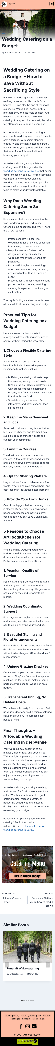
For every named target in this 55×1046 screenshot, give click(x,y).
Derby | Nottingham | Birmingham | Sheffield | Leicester (27, 855)
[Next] (48, 964)
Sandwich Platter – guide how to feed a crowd (41, 899)
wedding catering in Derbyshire (21, 171)
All (4, 34)
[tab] (22, 1000)
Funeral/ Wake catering (23, 968)
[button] (52, 4)
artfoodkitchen (11, 52)
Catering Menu (27, 863)
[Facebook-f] (21, 1026)
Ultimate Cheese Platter (11, 897)
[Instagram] (27, 1026)
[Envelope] (34, 1026)
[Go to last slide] (7, 964)
